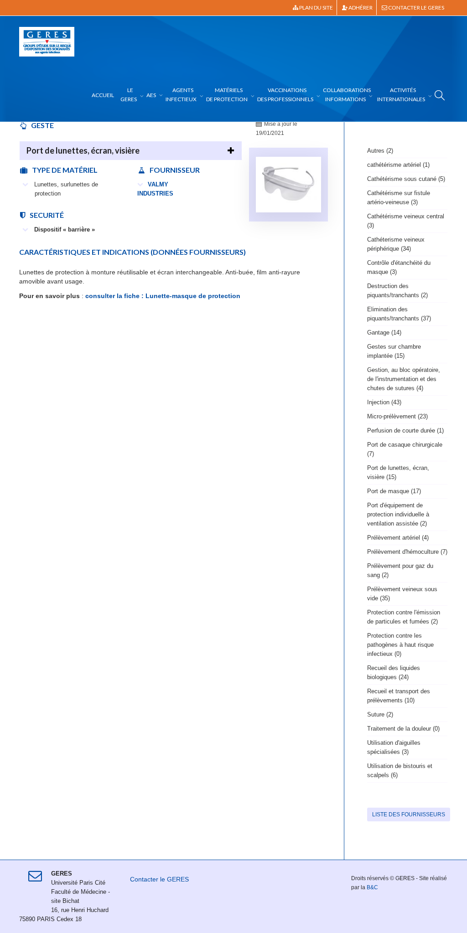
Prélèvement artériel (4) (398, 537)
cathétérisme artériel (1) (398, 164)
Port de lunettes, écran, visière (83, 150)
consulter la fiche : (113, 295)
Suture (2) (380, 714)
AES (151, 95)
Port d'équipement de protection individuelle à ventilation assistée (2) (398, 514)
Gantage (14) (384, 332)
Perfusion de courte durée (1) (405, 430)
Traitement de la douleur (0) (403, 728)
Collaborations (347, 95)
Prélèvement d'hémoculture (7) (407, 551)
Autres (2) (380, 150)
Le (128, 95)
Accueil (103, 95)
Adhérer (360, 7)
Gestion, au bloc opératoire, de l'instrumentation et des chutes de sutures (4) (403, 379)
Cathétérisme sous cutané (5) (406, 178)
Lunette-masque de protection (192, 295)
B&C (372, 887)
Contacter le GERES (415, 7)
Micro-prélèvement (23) (397, 416)
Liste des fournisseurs (408, 814)
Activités (401, 95)
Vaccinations (285, 95)
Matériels (227, 95)
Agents (181, 95)
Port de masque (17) (394, 491)
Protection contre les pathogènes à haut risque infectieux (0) (400, 644)
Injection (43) (384, 402)
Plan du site (315, 7)
